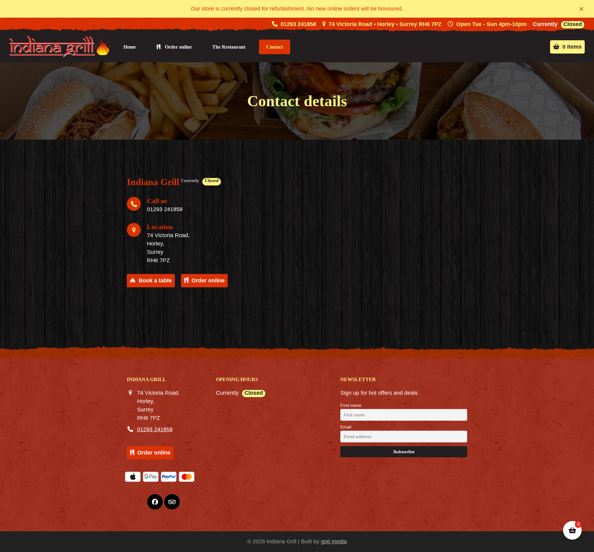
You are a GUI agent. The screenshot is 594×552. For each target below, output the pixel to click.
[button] (581, 8)
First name (350, 405)
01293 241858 (298, 24)
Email (345, 426)
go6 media (334, 541)
